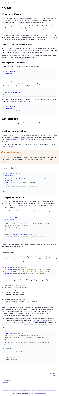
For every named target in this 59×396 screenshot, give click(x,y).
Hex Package (6, 390)
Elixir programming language (38, 393)
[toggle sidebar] (2, 2)
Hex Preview (14, 390)
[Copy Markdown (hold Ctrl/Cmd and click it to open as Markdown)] (54, 7)
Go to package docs (30, 390)
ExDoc (20, 393)
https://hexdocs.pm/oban (22, 50)
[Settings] (56, 2)
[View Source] (56, 7)
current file (21, 390)
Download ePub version (49, 390)
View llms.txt (39, 390)
